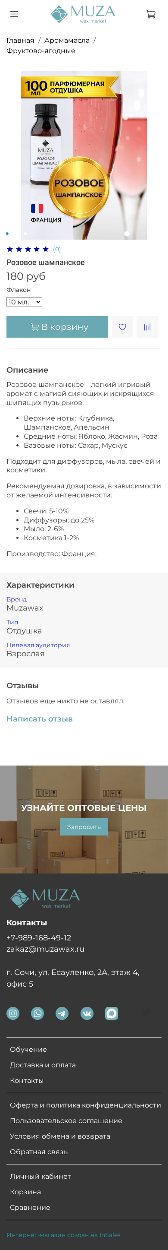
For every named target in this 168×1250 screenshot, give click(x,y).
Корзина (25, 1192)
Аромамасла (67, 40)
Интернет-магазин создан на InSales (63, 1235)
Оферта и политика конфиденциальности (85, 1105)
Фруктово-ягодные (40, 51)
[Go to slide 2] (13, 233)
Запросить (84, 827)
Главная (20, 40)
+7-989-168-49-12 (38, 937)
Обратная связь (39, 1152)
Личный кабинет (40, 1176)
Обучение (28, 1049)
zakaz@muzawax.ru (45, 948)
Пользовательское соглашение (66, 1121)
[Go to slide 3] (19, 233)
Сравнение (30, 1207)
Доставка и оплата (43, 1065)
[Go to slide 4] (25, 233)
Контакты (27, 1080)
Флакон (18, 290)
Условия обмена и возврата (60, 1136)
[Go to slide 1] (7, 233)
